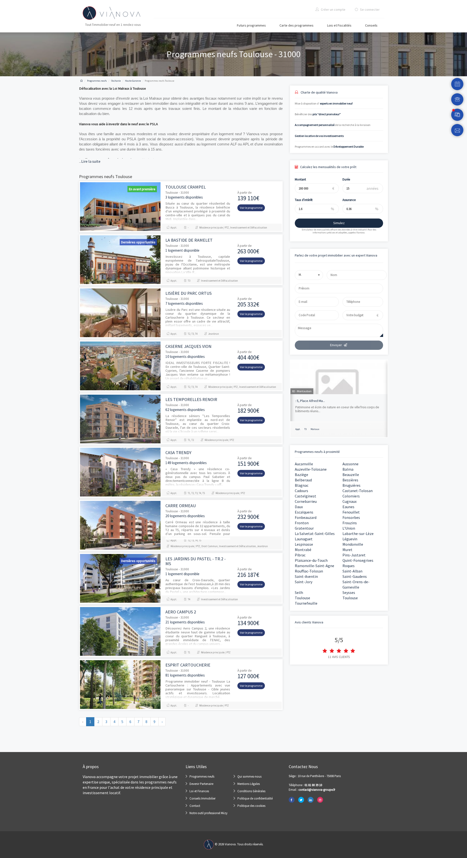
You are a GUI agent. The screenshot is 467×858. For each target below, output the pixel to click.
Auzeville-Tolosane (311, 469)
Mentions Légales (248, 784)
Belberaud (303, 479)
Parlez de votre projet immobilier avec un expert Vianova (336, 255)
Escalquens (304, 512)
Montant (300, 179)
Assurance (349, 200)
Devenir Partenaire (201, 784)
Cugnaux (349, 501)
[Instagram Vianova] (320, 800)
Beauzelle (350, 474)
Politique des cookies (251, 806)
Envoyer (336, 345)
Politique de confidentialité (255, 798)
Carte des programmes (296, 25)
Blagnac (301, 485)
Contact (194, 806)
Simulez (339, 223)
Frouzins (349, 522)
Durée (346, 179)
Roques (348, 565)
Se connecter (369, 9)
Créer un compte (332, 9)
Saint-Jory (303, 581)
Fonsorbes (351, 517)
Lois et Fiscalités (339, 25)
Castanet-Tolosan (357, 490)
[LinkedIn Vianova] (311, 800)
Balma (347, 469)
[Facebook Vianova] (292, 800)
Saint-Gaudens (354, 576)
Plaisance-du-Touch (311, 560)
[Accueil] (81, 80)
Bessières (350, 479)
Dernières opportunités (138, 242)
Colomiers (351, 496)
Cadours (301, 490)
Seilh (299, 592)
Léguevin (349, 538)
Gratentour (304, 528)
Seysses (348, 592)
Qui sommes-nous (249, 776)
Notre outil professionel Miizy (208, 813)
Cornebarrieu (306, 501)
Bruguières (351, 485)
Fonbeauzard (305, 517)
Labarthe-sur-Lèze (358, 533)
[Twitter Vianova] (301, 800)
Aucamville (304, 463)
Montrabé (303, 549)
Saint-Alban (352, 571)
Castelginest (305, 496)
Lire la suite (89, 161)
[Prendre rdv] (457, 84)
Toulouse (302, 597)
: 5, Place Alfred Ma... (310, 401)
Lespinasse (304, 544)
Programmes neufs (201, 776)
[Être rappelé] (457, 99)
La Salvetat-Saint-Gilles (315, 533)
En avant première (142, 189)
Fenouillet (351, 512)
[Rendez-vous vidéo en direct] (457, 115)
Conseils (371, 25)
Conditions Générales (251, 791)
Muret (347, 549)
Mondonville (352, 544)
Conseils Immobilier (202, 798)
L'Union (348, 528)
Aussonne (350, 463)
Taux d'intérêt (304, 200)
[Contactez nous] (457, 130)
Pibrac (300, 555)
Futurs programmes (251, 25)
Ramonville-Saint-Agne (314, 565)
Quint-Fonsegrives (357, 560)
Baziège (301, 474)
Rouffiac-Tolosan (309, 571)
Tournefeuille (306, 603)
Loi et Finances (199, 791)
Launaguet (304, 538)
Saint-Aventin (306, 576)
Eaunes (348, 506)
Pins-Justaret (354, 555)
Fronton (302, 522)
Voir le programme (251, 208)
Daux (299, 506)
